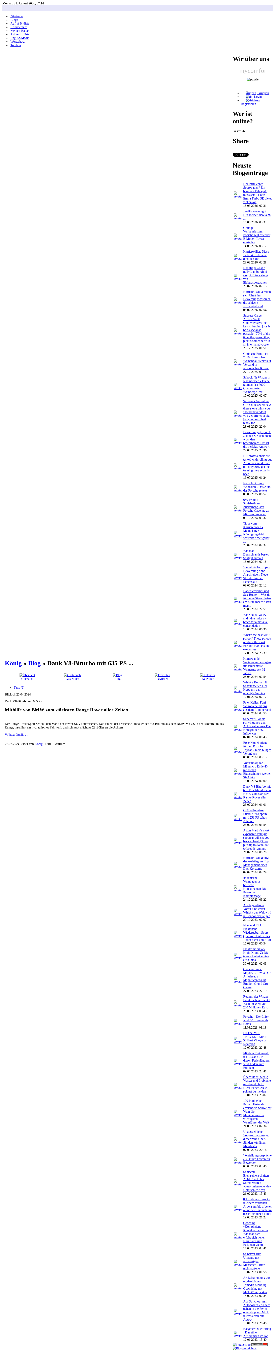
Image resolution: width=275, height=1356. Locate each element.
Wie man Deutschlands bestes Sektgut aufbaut (256, 554)
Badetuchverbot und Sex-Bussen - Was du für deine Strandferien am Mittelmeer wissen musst (257, 598)
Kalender (207, 678)
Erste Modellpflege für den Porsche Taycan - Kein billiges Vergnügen (257, 748)
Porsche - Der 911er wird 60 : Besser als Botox (256, 1020)
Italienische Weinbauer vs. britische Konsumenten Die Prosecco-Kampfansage (254, 887)
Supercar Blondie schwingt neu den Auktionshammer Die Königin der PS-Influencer (257, 726)
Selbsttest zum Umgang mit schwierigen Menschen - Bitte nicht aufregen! (254, 1261)
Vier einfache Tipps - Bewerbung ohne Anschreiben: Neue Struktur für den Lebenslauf (256, 574)
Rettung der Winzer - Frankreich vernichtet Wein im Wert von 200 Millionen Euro (256, 1002)
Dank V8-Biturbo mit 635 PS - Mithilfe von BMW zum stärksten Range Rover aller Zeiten (257, 794)
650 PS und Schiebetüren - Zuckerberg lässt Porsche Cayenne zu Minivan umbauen (256, 507)
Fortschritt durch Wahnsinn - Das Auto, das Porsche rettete (257, 486)
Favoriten (162, 678)
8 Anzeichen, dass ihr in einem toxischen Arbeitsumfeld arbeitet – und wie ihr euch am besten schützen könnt (257, 1206)
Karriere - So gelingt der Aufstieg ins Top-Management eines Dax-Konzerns (256, 863)
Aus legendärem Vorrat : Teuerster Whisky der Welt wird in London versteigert (257, 910)
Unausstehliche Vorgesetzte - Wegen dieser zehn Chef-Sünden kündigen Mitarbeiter (256, 1139)
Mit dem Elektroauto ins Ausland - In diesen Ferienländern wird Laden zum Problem (256, 1060)
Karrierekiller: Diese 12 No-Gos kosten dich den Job (256, 255)
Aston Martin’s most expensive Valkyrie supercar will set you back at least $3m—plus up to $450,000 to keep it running (256, 839)
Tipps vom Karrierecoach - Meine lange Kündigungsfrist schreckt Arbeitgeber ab (256, 532)
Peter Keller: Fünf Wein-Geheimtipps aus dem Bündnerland (257, 706)
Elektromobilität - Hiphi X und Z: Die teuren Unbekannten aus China (256, 954)
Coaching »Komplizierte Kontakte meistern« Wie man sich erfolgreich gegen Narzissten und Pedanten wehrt (255, 1233)
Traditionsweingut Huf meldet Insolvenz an (257, 215)
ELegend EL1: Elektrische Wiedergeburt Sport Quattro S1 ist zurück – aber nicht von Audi (257, 932)
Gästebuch (72, 678)
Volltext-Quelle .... (16, 734)
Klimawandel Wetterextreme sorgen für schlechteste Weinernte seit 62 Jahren (257, 666)
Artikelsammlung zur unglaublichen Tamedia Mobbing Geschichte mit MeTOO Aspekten (256, 1285)
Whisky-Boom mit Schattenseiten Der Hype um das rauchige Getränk (255, 688)
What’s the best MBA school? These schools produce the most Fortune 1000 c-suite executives (257, 642)
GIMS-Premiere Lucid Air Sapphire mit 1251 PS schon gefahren (255, 816)
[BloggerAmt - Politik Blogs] (244, 1348)
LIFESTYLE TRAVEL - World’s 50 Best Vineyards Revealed (255, 1038)
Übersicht (27, 678)
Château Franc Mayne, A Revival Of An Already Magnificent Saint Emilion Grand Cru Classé (257, 978)
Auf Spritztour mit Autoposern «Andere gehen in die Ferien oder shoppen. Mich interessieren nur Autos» (256, 1310)
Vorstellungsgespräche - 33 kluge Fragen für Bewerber (257, 1159)
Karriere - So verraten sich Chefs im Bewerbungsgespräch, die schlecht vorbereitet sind (257, 299)
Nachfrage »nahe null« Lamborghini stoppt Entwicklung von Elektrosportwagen (255, 275)
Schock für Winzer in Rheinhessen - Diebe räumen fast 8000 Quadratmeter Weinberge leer (256, 385)
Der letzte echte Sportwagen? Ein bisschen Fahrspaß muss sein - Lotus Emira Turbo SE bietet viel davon (257, 193)
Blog (34, 663)
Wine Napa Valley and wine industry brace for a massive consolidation (255, 620)
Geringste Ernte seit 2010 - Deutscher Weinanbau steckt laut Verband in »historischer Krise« (257, 361)
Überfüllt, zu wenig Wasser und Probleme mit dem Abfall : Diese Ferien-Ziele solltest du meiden (257, 1084)
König (14, 663)
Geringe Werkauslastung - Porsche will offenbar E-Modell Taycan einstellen (256, 235)
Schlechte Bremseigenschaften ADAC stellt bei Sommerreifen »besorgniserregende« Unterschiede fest (257, 1181)
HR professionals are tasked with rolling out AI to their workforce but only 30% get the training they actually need (257, 465)
